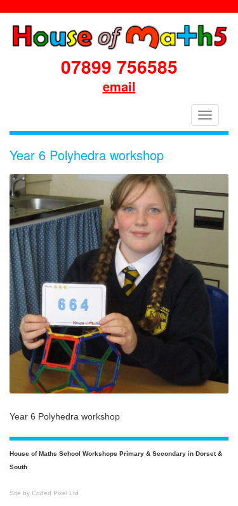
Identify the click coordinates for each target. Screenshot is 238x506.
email (119, 86)
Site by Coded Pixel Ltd (44, 492)
